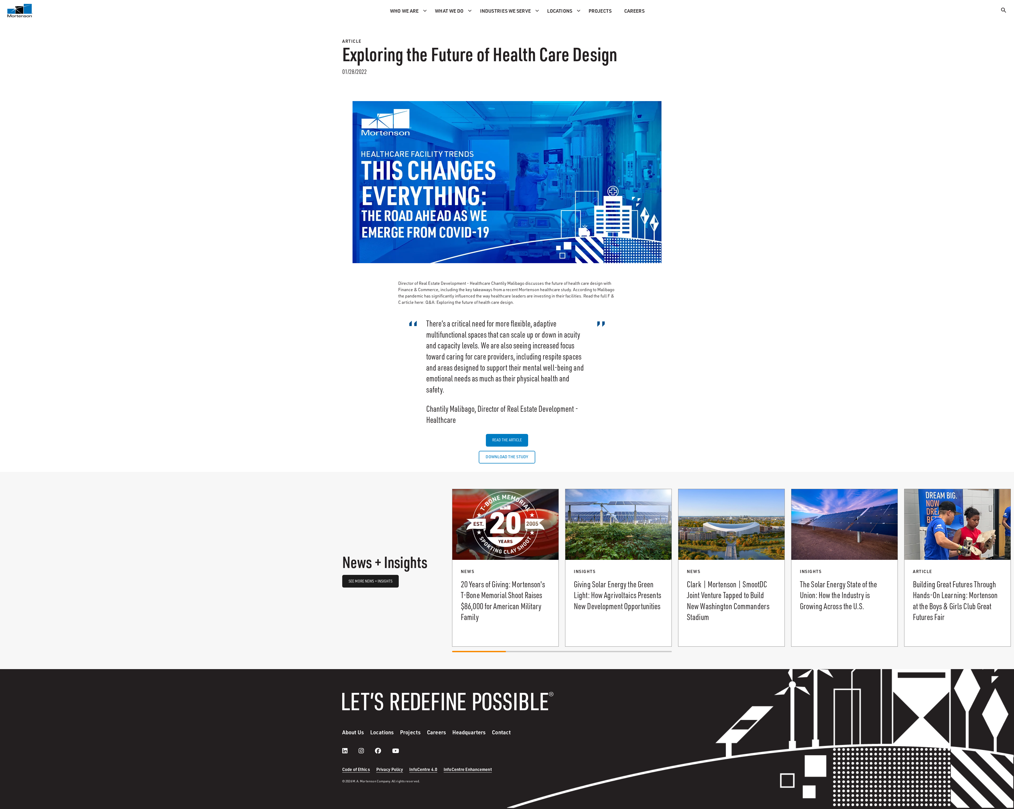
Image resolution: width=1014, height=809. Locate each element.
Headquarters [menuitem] (469, 732)
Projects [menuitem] (600, 11)
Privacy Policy (389, 769)
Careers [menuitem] (634, 11)
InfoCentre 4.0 (423, 769)
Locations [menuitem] (559, 11)
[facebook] (383, 751)
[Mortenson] (20, 10)
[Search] (1004, 11)
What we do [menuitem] (449, 11)
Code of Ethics (356, 769)
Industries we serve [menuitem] (505, 11)
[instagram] (366, 751)
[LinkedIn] (350, 751)
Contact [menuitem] (501, 732)
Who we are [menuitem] (404, 11)
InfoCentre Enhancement (468, 769)
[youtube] (395, 751)
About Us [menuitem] (353, 732)
